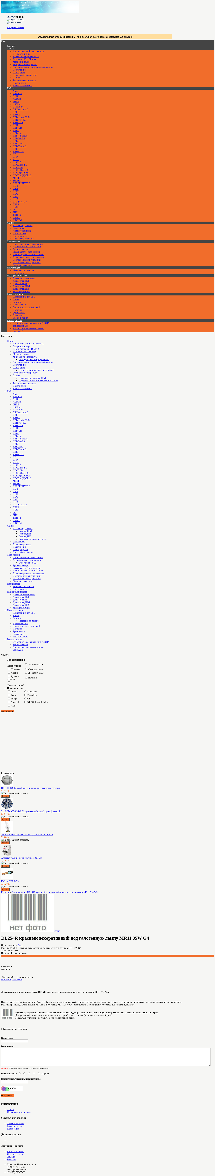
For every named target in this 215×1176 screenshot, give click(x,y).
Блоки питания (20, 318)
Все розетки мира (21, 54)
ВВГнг (16, 114)
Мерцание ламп (21, 62)
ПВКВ (16, 191)
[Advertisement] (15, 741)
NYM (15, 91)
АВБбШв (17, 93)
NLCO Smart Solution (37, 702)
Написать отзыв (25, 977)
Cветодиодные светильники (27, 260)
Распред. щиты (14, 320)
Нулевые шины (20, 304)
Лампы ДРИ (25, 533)
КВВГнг (17, 133)
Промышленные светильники (28, 244)
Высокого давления (22, 225)
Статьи (10, 48)
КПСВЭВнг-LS (21, 170)
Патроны (17, 310)
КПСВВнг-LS (20, 164)
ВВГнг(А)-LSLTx (21, 117)
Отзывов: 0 (7, 977)
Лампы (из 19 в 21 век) (24, 59)
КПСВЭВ (18, 167)
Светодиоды (19, 72)
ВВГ (15, 112)
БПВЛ (16, 101)
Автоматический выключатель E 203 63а (21, 858)
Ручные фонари (21, 249)
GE (29, 698)
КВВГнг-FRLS (20, 135)
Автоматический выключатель (28, 51)
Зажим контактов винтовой (26, 307)
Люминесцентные (22, 230)
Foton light (32, 695)
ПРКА (16, 204)
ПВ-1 (15, 186)
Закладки (11, 1156)
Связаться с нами (15, 1123)
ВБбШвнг (18, 106)
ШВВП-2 (17, 220)
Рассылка (11, 1159)
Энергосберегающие (23, 238)
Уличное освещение (23, 265)
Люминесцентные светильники (28, 257)
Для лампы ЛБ (20, 283)
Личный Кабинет (15, 1151)
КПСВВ (17, 162)
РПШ (15, 212)
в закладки (6, 966)
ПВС (15, 194)
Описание (6, 979)
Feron (13, 695)
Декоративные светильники (27, 246)
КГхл (15, 157)
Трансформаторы (21, 291)
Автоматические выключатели (28, 328)
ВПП (15, 125)
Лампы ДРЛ (25, 536)
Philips (14, 698)
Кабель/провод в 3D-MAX (26, 56)
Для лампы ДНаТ (21, 286)
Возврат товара (14, 1126)
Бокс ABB (18, 331)
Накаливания (19, 233)
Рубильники (19, 312)
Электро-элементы (22, 85)
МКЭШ (16, 180)
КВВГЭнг (18, 143)
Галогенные (19, 228)
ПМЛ (15, 196)
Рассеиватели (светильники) (27, 252)
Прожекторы (13, 267)
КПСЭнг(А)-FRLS (22, 175)
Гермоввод (18, 315)
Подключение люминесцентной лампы (38, 380)
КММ (16, 159)
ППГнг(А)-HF (20, 201)
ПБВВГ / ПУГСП (21, 183)
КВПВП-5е (18, 151)
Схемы (16, 77)
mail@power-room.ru (15, 28)
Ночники (32, 677)
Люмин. (15, 673)
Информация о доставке (19, 1112)
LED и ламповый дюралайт (27, 262)
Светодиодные (20, 236)
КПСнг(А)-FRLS (21, 172)
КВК (15, 149)
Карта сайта (13, 1128)
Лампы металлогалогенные (32, 539)
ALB (13, 705)
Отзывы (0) (17, 979)
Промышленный (15, 685)
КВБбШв (17, 128)
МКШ (16, 178)
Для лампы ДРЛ (21, 281)
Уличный (15, 669)
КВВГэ (16, 141)
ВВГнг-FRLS (19, 120)
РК (14, 209)
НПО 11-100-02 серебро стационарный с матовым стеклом (30, 788)
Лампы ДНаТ (25, 531)
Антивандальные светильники (28, 254)
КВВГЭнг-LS (19, 146)
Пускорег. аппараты (17, 275)
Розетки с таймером (28, 621)
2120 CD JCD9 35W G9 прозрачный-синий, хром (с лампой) (31, 811)
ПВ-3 (15, 188)
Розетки (17, 302)
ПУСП (16, 207)
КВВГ (16, 130)
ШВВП (16, 217)
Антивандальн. (35, 664)
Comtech (15, 702)
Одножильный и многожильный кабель (33, 67)
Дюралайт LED (36, 673)
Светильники (19, 69)
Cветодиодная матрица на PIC (34, 359)
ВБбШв (16, 104)
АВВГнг (17, 99)
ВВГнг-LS (18, 122)
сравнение (6, 969)
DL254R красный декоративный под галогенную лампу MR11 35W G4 (62, 892)
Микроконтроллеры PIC (25, 64)
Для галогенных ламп (24, 278)
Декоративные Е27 (28, 562)
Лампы (10, 223)
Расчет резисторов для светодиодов (36, 370)
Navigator (32, 691)
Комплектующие (15, 294)
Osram (14, 691)
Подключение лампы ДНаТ (32, 378)
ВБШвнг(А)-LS (20, 109)
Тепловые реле (20, 325)
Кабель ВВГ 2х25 (10, 881)
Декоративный (14, 666)
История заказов (15, 1154)
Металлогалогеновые (23, 270)
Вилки (16, 299)
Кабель (10, 88)
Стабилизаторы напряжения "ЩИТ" (31, 323)
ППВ (15, 199)
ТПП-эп (17, 215)
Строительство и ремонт (25, 75)
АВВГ (16, 96)
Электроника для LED (24, 296)
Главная (5, 892)
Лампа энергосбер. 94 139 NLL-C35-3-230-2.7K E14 (27, 834)
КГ (14, 154)
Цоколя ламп (19, 83)
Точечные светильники (24, 80)
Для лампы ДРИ (21, 289)
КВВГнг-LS (19, 138)
